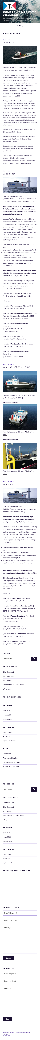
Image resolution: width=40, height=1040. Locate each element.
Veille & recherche (10, 741)
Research (6, 737)
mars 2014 (7, 715)
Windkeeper (9, 173)
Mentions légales (8, 1032)
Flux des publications (10, 758)
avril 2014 (6, 711)
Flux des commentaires (11, 762)
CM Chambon (8, 732)
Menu (21, 26)
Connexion (7, 754)
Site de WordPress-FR (11, 767)
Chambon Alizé (10, 42)
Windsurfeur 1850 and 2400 (16, 367)
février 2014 (7, 719)
